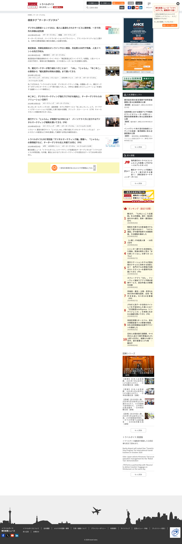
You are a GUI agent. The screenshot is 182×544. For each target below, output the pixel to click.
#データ (78, 78)
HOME (30, 15)
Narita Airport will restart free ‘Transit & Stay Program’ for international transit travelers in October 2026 (138, 450)
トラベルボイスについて (31, 528)
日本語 (131, 3)
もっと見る (138, 147)
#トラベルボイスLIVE (36, 81)
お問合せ (36, 532)
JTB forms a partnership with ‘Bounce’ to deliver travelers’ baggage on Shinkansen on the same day (138, 467)
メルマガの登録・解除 (61, 528)
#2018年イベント (67, 78)
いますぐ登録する (170, 25)
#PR (58, 126)
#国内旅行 (46, 55)
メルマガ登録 (119, 3)
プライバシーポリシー (98, 528)
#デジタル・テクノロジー (50, 78)
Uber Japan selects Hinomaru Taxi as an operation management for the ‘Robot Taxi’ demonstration (138, 458)
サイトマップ (125, 528)
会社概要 (47, 528)
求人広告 (26, 532)
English (139, 3)
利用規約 (113, 528)
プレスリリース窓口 (158, 528)
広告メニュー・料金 (140, 528)
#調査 (60, 35)
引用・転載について (80, 528)
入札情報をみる (93, 3)
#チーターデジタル (49, 35)
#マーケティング (69, 35)
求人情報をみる (105, 3)
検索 (122, 7)
